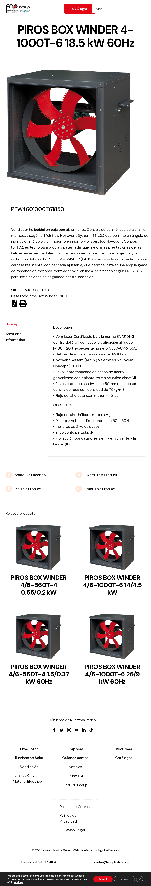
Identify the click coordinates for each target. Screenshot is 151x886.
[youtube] (76, 730)
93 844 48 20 (47, 862)
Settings (124, 879)
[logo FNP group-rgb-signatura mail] (18, 6)
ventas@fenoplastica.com (111, 862)
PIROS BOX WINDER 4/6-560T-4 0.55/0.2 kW (39, 585)
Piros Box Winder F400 (48, 296)
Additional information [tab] (15, 336)
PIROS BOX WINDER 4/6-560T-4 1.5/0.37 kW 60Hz (38, 674)
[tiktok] (91, 730)
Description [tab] (15, 324)
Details (38, 548)
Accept (103, 879)
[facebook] (54, 730)
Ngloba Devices (108, 850)
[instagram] (69, 730)
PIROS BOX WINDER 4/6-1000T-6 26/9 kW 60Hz (112, 674)
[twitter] (62, 730)
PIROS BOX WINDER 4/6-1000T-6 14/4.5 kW (112, 585)
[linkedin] (84, 730)
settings (18, 882)
